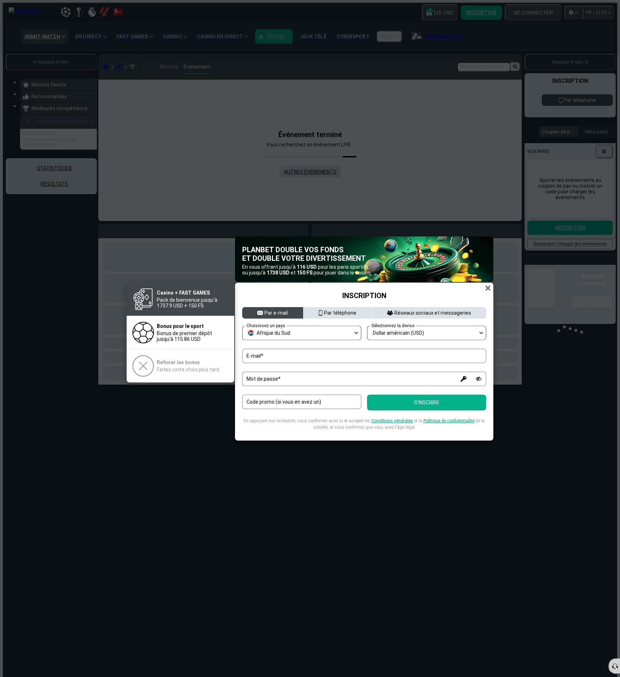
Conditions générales (392, 420)
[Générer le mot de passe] (463, 379)
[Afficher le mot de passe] (478, 379)
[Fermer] (488, 288)
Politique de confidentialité (448, 420)
